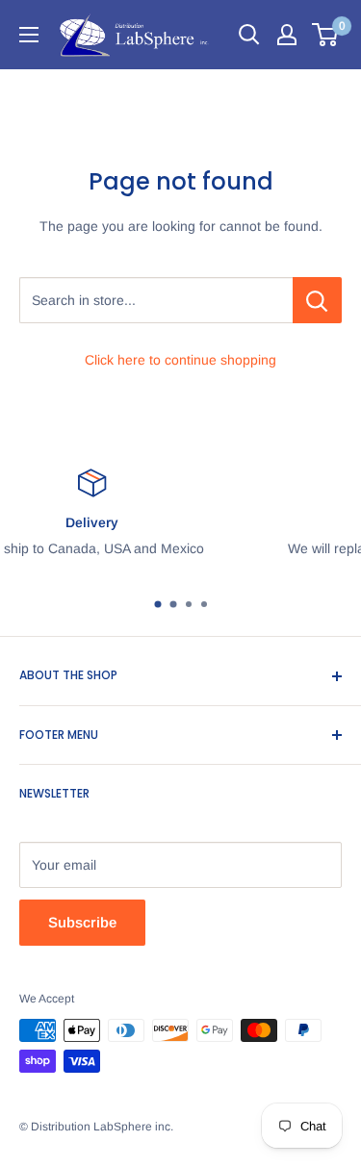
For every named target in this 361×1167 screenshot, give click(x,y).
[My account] (287, 34)
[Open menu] (29, 34)
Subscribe (82, 922)
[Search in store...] (317, 300)
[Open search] (249, 34)
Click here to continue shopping (180, 360)
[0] (326, 34)
